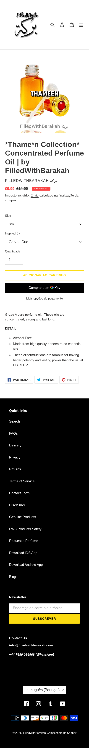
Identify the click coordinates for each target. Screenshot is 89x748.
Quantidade (12, 251)
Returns (15, 469)
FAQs (13, 433)
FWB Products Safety (25, 529)
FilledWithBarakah (34, 733)
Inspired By (12, 233)
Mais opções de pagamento (44, 298)
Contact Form (19, 493)
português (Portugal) (43, 690)
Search (14, 421)
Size (8, 215)
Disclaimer (17, 505)
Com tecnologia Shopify (61, 733)
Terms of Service (21, 481)
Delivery (15, 445)
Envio (35, 195)
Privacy (15, 457)
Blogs (13, 577)
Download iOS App (23, 553)
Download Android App (26, 565)
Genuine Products (22, 517)
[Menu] (81, 25)
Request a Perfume (23, 541)
